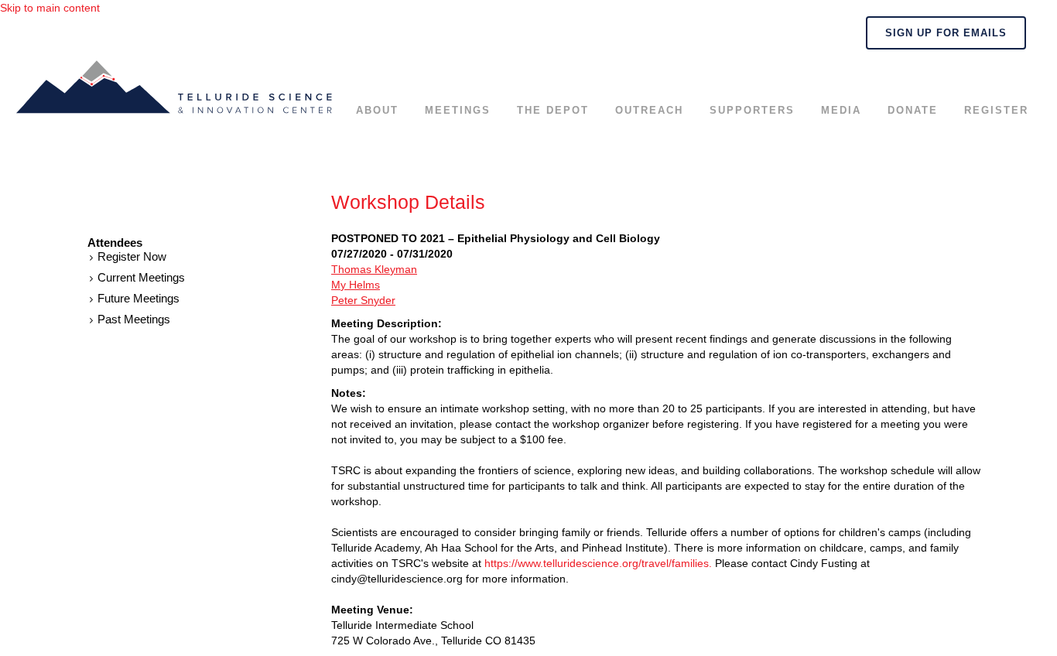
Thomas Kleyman (374, 269)
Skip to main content (50, 8)
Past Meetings (133, 319)
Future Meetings (138, 298)
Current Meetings (141, 277)
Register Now (131, 256)
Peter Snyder (363, 300)
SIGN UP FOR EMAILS (946, 33)
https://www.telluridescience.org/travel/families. (598, 563)
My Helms (355, 284)
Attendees (114, 243)
